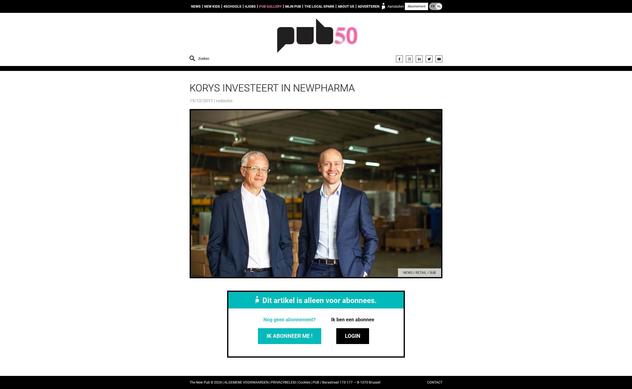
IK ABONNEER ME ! (290, 336)
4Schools (232, 6)
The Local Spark (319, 6)
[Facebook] (399, 58)
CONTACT (434, 382)
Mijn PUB (293, 6)
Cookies (304, 382)
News (196, 6)
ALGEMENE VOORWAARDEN (246, 382)
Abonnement (416, 6)
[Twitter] (429, 58)
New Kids (212, 6)
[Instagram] (409, 58)
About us (346, 6)
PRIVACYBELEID (283, 382)
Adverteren (368, 6)
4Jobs (250, 6)
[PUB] (317, 40)
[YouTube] (438, 58)
